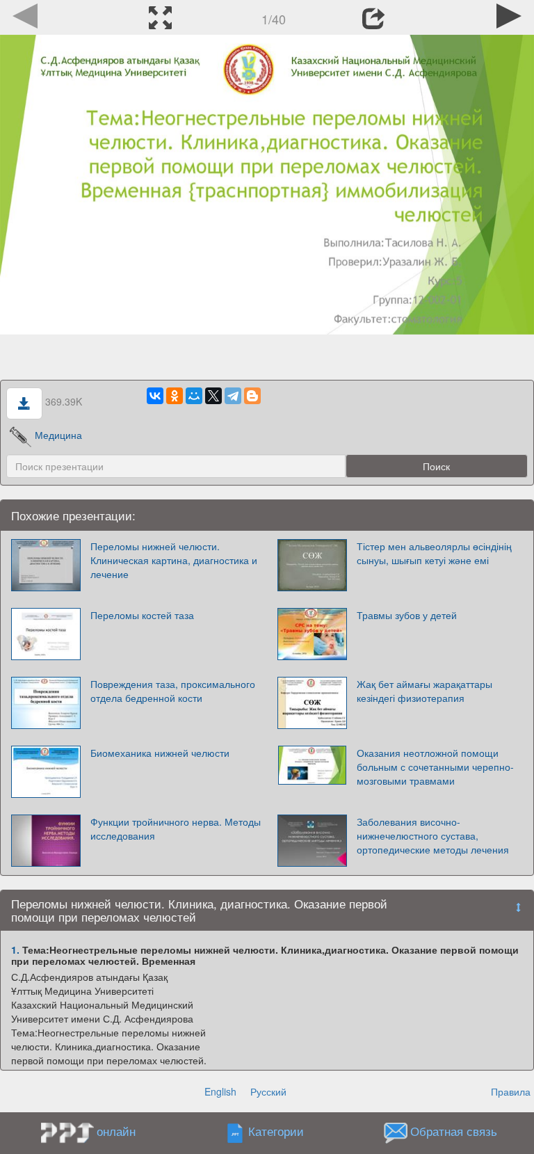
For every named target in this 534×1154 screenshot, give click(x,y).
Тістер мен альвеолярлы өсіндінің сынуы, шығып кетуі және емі (434, 553)
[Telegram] (233, 395)
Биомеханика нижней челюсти (159, 753)
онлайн (116, 1131)
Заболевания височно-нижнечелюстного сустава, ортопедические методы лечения (433, 835)
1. (15, 949)
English (220, 1091)
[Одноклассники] (174, 395)
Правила (511, 1091)
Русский (268, 1091)
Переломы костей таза (142, 615)
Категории (276, 1131)
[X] (213, 395)
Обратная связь (453, 1131)
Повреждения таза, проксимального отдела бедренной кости (172, 691)
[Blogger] (252, 395)
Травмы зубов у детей (407, 615)
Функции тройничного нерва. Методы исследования (175, 828)
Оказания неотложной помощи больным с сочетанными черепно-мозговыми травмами (435, 766)
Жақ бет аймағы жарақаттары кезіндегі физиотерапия (424, 691)
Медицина (58, 435)
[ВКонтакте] (155, 395)
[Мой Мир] (194, 395)
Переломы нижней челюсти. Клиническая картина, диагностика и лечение (173, 560)
